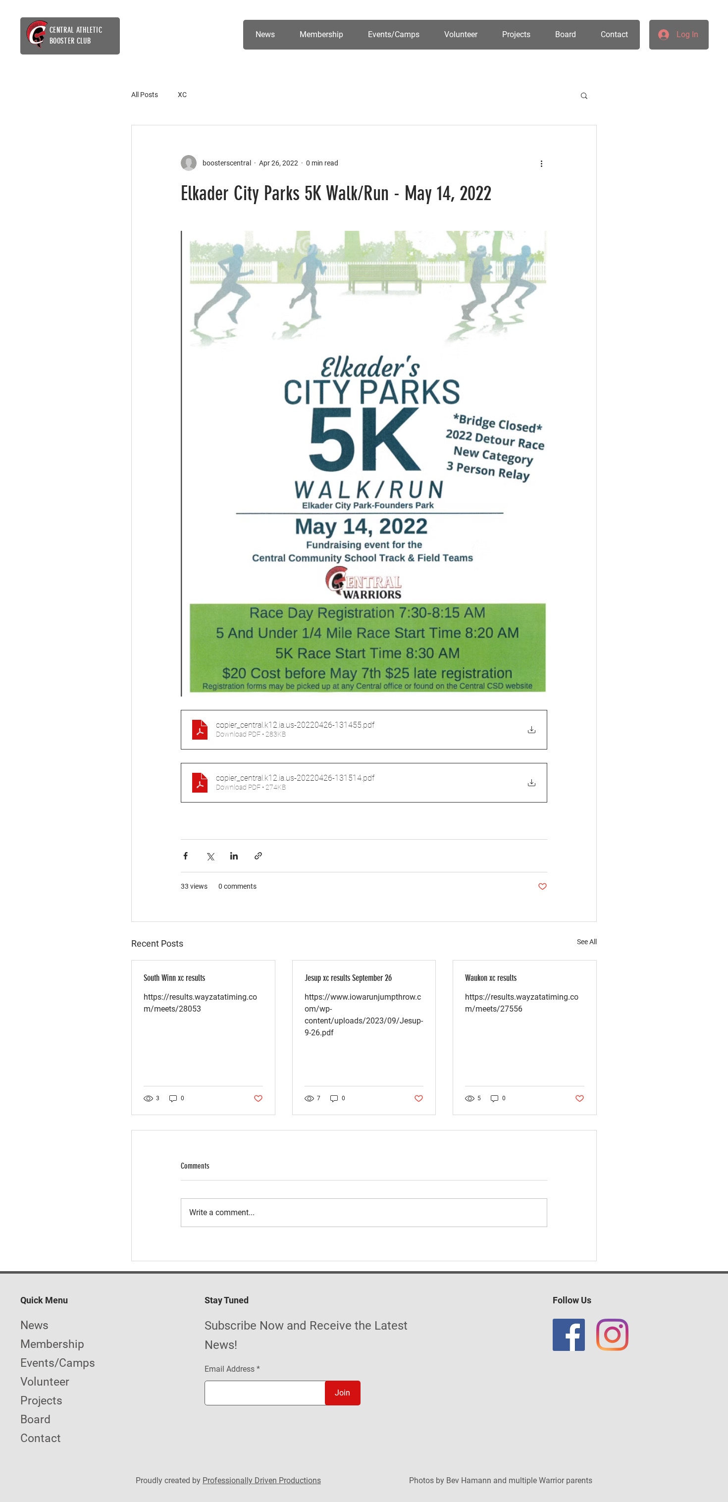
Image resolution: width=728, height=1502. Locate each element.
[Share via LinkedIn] (234, 855)
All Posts (144, 95)
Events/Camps (57, 1363)
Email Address (230, 1369)
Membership (52, 1344)
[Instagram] (612, 1335)
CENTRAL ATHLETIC (76, 30)
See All (587, 942)
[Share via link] (258, 855)
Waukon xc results (491, 977)
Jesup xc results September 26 (348, 977)
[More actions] (541, 163)
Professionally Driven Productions (262, 1480)
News (34, 1325)
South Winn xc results (174, 977)
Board (35, 1419)
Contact (40, 1438)
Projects (41, 1400)
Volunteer (44, 1382)
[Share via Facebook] (185, 855)
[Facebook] (569, 1335)
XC (182, 95)
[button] (393, 35)
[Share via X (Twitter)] (209, 855)
